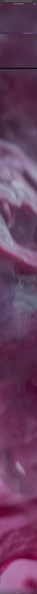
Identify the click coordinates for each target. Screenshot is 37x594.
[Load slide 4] (19, 592)
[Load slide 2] (17, 592)
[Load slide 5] (20, 592)
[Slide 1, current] (16, 592)
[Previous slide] (2, 593)
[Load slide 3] (18, 592)
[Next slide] (35, 593)
